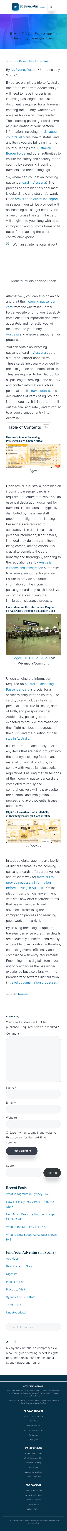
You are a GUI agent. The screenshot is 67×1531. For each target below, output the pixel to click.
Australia (12, 334)
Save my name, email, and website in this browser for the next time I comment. (32, 1137)
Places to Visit (15, 1289)
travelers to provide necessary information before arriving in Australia (30, 882)
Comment (13, 1033)
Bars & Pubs (33, 1467)
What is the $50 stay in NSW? (26, 1227)
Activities (12, 1258)
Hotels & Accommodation (33, 1458)
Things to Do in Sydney (33, 1490)
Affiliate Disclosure (34, 1509)
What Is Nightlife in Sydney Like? (28, 1194)
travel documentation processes (33, 982)
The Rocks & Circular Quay (33, 1416)
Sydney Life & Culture (20, 1297)
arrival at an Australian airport (36, 199)
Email (11, 1102)
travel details (40, 391)
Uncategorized (16, 1312)
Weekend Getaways (33, 1500)
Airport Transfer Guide (33, 1495)
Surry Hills (33, 1421)
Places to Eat (15, 1282)
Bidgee (16, 658)
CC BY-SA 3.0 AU (36, 658)
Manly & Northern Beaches (33, 1430)
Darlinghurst (33, 1435)
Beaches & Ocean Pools (33, 1472)
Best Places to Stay (19, 1266)
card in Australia (34, 182)
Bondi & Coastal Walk (33, 1425)
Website (11, 1117)
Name (11, 1087)
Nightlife (12, 1274)
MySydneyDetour (24, 70)
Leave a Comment (43, 61)
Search (10, 1165)
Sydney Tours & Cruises (33, 1453)
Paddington (33, 1440)
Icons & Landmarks (33, 1477)
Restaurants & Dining (33, 1462)
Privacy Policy (34, 1504)
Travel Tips (23, 993)
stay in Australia (17, 738)
